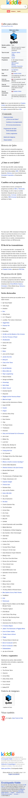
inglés (4, 109)
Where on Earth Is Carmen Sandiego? (12, 462)
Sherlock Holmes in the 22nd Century (12, 467)
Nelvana (14, 64)
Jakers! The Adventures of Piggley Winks (13, 628)
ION (20, 109)
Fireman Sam (6, 484)
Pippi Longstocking (7, 374)
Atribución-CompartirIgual (8, 764)
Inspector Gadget (7, 482)
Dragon (4, 411)
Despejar (22, 6)
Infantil (13, 58)
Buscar (25, 6)
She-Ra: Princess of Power (9, 337)
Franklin (4, 408)
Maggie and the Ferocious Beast (11, 396)
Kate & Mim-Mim (7, 493)
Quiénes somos (20, 792)
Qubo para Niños (6, 768)
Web (8, 11)
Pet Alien (4, 502)
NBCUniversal (15, 63)
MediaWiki (20, 791)
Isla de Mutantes (7, 368)
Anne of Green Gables (8, 631)
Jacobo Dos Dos (7, 357)
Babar (4, 351)
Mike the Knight (6, 399)
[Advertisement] (14, 17)
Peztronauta (5, 601)
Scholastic (4, 286)
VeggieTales (5, 323)
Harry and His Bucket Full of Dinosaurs (13, 433)
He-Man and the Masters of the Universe (13, 334)
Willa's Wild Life (6, 371)
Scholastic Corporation (17, 66)
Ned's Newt (5, 385)
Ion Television (15, 70)
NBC (17, 171)
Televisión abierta (16, 52)
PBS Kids (21, 269)
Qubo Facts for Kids (17, 718)
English (19, 11)
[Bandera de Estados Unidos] (12, 73)
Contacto (16, 794)
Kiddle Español (5, 792)
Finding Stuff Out (7, 450)
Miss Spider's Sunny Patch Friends (12, 592)
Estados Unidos (17, 73)
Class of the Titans (7, 362)
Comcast (13, 195)
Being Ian (5, 359)
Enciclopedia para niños (7, 26)
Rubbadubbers (6, 648)
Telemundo (21, 189)
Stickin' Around (6, 388)
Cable (13, 54)
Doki (3, 598)
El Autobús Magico (7, 626)
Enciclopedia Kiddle (6, 759)
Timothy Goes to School (9, 634)
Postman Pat (5, 325)
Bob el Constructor (7, 643)
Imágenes (13, 11)
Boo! (3, 311)
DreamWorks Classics (16, 284)
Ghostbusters (6, 340)
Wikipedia (22, 789)
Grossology (5, 382)
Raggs (4, 637)
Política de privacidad (6, 794)
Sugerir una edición (13, 774)
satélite (13, 55)
